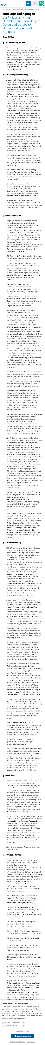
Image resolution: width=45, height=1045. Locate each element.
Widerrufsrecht (33, 9)
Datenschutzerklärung (17, 1042)
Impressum (31, 1042)
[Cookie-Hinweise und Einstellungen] (24, 1022)
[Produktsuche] (35, 3)
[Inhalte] (28, 3)
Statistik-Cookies (11, 1026)
